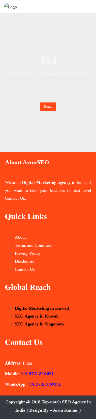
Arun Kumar (65, 410)
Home (48, 106)
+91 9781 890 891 (37, 373)
